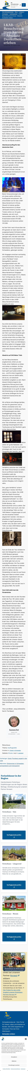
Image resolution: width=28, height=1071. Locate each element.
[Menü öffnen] (20, 5)
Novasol (13, 975)
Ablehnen (14, 1061)
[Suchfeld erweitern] (24, 5)
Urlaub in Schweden (15, 750)
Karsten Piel (7, 45)
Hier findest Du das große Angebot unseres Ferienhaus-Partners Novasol (13, 992)
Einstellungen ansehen (14, 1065)
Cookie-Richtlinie (6, 1068)
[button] (26, 1039)
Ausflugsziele (12, 748)
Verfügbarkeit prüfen (14, 835)
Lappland (20, 753)
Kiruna (10, 753)
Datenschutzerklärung (15, 1068)
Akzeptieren (14, 1057)
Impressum (23, 1068)
